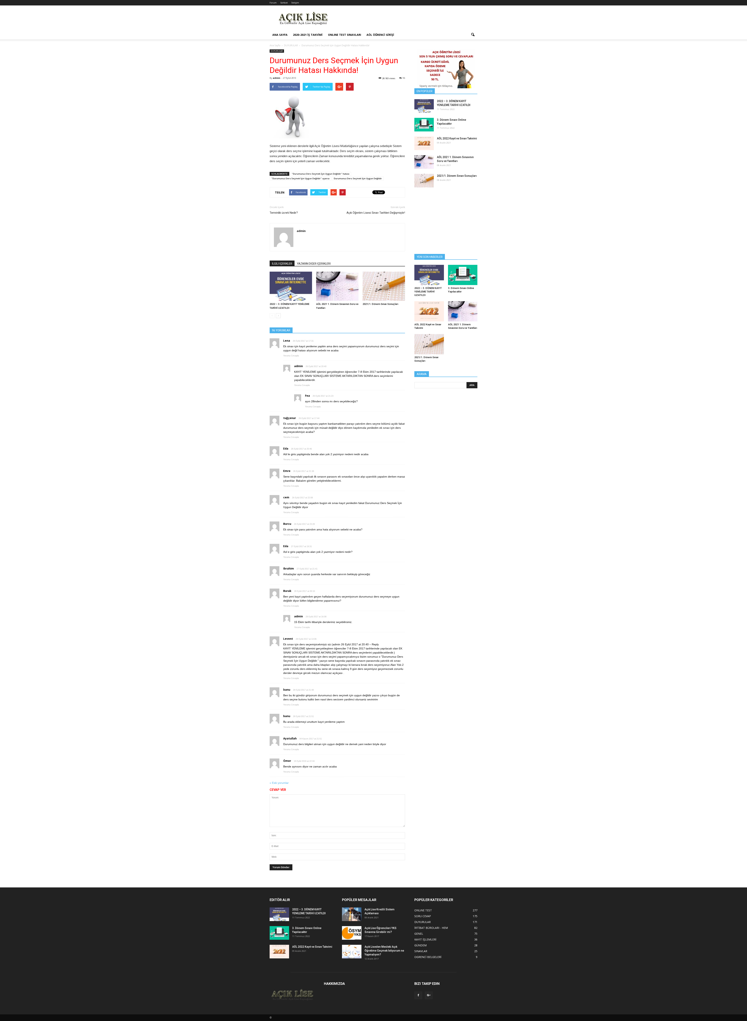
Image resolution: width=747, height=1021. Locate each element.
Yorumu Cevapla (291, 355)
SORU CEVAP (422, 916)
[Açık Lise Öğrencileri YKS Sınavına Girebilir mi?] (351, 933)
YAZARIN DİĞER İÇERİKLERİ (314, 263)
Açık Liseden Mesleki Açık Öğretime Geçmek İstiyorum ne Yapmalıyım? (384, 950)
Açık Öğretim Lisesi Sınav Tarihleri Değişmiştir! (375, 212)
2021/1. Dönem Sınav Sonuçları (380, 304)
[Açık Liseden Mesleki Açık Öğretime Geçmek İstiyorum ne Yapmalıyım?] (351, 951)
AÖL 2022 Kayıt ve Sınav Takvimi (457, 138)
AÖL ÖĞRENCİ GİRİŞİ (380, 35)
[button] (472, 34)
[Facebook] (418, 995)
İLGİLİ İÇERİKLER (282, 263)
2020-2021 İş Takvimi (308, 35)
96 (404, 77)
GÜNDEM (420, 945)
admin (276, 77)
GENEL (418, 933)
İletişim (295, 2)
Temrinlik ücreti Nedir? (284, 212)
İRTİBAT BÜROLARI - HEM (431, 928)
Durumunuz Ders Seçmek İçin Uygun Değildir (358, 178)
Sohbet (284, 2)
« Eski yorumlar (279, 782)
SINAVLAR (420, 951)
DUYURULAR (277, 51)
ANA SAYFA (280, 35)
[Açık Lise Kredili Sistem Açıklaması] (351, 914)
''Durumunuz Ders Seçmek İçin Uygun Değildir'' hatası (320, 173)
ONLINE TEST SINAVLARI (344, 35)
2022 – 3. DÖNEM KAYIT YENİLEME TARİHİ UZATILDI (428, 292)
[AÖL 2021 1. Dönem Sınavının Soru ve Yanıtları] (337, 286)
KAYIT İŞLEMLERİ (425, 939)
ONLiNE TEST (423, 910)
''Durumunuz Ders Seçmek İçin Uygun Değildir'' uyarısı (300, 178)
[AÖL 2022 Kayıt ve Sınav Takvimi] (424, 143)
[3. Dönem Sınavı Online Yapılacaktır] (424, 124)
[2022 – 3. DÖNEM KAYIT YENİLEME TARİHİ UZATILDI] (291, 286)
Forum (273, 2)
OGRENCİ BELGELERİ (427, 957)
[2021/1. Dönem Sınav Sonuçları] (384, 286)
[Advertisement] (406, 19)
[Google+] (429, 995)
